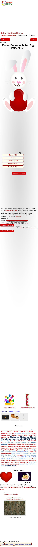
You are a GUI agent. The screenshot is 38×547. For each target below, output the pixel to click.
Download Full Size (19, 173)
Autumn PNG (4, 430)
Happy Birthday (19, 448)
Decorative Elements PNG (28, 407)
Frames (4, 444)
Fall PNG (33, 441)
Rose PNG (32, 457)
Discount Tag (5, 441)
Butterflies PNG (20, 433)
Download (18, 216)
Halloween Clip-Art (13, 446)
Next (34, 40)
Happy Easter (12, 163)
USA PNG (32, 462)
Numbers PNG (10, 455)
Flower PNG (9, 443)
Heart (31, 451)
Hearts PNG (7, 453)
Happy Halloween (26, 450)
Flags (2, 442)
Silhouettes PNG (27, 460)
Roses (3, 458)
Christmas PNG (28, 439)
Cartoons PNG (5, 437)
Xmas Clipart (10, 466)
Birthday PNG (28, 432)
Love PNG (26, 453)
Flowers (17, 443)
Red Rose (27, 455)
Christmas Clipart (28, 437)
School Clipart (32, 458)
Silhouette (12, 460)
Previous (5, 40)
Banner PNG (13, 432)
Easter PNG (13, 155)
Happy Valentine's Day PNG (20, 451)
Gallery (3, 33)
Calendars (13, 435)
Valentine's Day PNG (25, 464)
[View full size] (19, 111)
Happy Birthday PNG (9, 407)
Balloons (33, 430)
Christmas (14, 437)
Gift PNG (27, 444)
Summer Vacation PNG (21, 462)
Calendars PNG (22, 435)
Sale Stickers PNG (21, 458)
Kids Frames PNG (16, 453)
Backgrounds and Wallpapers (23, 544)
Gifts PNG (33, 444)
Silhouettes (18, 460)
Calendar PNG (5, 435)
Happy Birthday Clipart (30, 448)
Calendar (33, 433)
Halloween (4, 446)
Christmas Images (10, 439)
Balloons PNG (5, 432)
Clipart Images (9, 544)
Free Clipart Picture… (15, 33)
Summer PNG (9, 462)
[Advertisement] (19, 18)
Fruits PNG (11, 444)
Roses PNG (10, 458)
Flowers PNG (25, 443)
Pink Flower (19, 455)
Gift (15, 444)
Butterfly (28, 433)
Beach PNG (20, 432)
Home (2, 544)
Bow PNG (11, 433)
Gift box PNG (20, 444)
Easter (13, 158)
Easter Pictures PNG (9, 35)
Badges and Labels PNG (16, 430)
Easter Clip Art (13, 161)
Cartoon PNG (32, 435)
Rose (26, 457)
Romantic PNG (19, 457)
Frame (33, 443)
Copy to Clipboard (7, 225)
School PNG (4, 460)
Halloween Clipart (24, 446)
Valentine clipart (14, 464)
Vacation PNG (5, 464)
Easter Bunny (12, 166)
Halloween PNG (10, 448)
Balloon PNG (26, 430)
